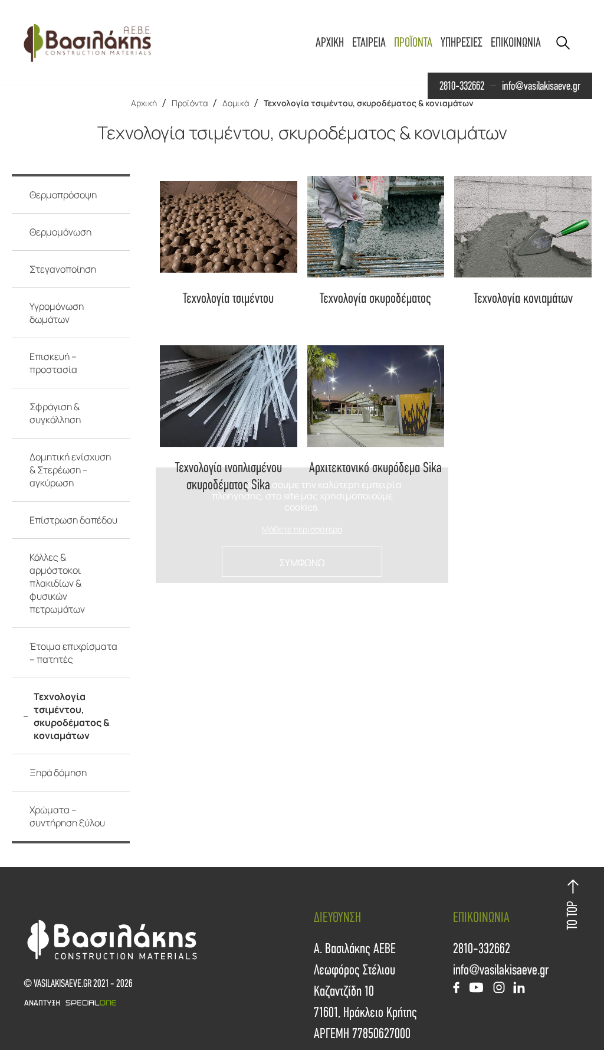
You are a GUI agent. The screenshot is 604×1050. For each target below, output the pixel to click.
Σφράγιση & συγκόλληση (55, 413)
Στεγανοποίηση (62, 269)
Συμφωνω (302, 562)
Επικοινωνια (516, 43)
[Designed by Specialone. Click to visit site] (163, 1003)
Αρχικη (330, 43)
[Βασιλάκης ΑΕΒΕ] (87, 43)
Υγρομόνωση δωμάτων (56, 313)
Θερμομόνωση (60, 231)
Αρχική (144, 103)
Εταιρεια (369, 43)
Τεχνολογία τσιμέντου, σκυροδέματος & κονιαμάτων (369, 103)
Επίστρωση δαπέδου (73, 519)
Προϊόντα (190, 103)
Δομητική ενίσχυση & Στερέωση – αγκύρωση (70, 469)
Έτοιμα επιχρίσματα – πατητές (73, 653)
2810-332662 (461, 86)
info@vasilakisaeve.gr (541, 86)
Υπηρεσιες (461, 43)
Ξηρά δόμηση (58, 772)
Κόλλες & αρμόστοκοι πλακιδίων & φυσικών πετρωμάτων (57, 583)
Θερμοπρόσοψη (63, 194)
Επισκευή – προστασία (53, 363)
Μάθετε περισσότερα (302, 530)
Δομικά (235, 103)
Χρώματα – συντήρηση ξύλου (67, 816)
